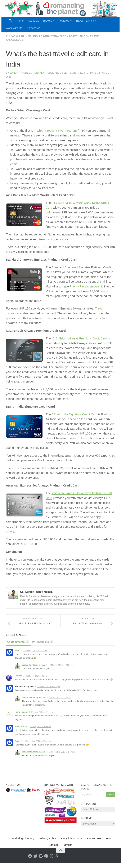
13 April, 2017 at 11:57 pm (48, 687)
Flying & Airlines (18, 36)
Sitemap (54, 844)
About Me (33, 20)
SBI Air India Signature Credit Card (74, 414)
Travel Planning (85, 20)
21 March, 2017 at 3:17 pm (37, 676)
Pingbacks (44, 641)
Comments (19, 641)
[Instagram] (51, 856)
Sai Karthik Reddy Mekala (27, 73)
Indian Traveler (54, 36)
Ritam (17, 650)
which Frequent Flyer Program (57, 130)
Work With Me (14, 28)
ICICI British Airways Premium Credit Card (79, 338)
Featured (64, 20)
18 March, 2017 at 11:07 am (35, 650)
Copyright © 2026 (71, 838)
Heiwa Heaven (21, 712)
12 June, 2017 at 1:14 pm (42, 712)
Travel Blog (78, 36)
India (36, 36)
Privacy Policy (47, 838)
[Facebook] (30, 856)
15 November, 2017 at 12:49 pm (37, 741)
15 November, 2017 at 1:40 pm (62, 752)
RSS (109, 838)
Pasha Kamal (21, 726)
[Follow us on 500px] (57, 856)
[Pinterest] (46, 856)
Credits (68, 844)
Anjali (17, 741)
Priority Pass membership (86, 286)
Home (20, 20)
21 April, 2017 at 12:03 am (60, 697)
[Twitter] (35, 856)
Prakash (18, 676)
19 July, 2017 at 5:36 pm (40, 727)
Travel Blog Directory (21, 838)
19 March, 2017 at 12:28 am (61, 665)
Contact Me (33, 28)
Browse (47, 20)
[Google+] (41, 856)
